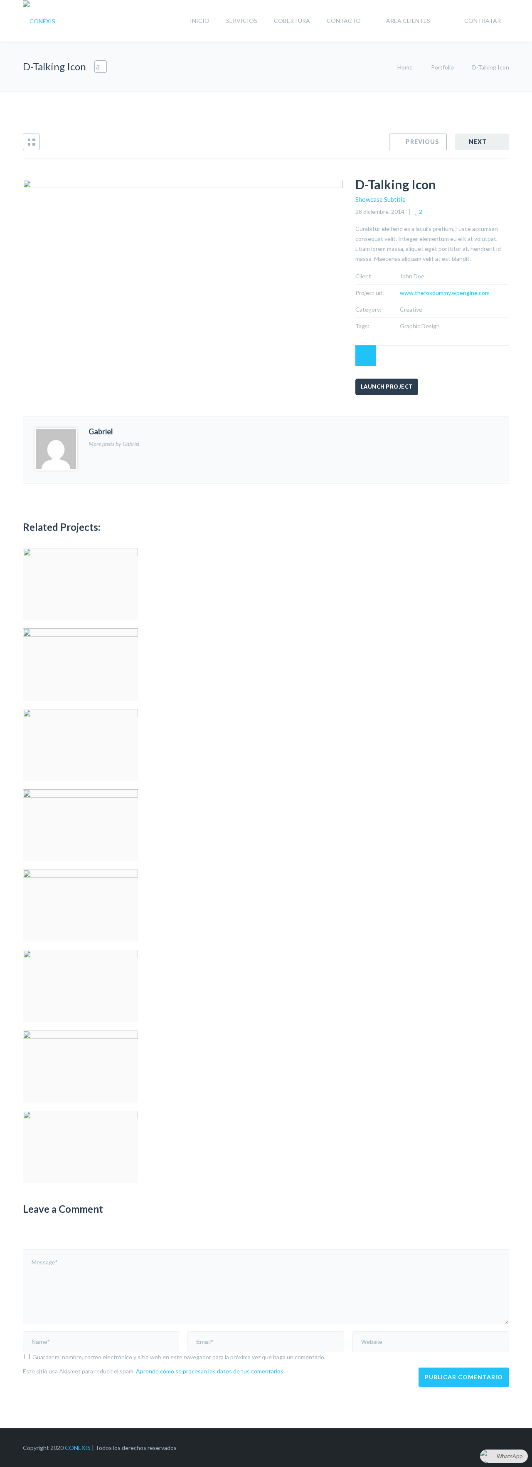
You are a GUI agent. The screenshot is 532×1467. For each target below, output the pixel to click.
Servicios (241, 20)
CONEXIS (78, 1447)
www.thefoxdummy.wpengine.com (445, 292)
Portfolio (442, 67)
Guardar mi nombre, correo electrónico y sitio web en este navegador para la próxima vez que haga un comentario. (178, 1356)
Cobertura (292, 20)
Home (405, 67)
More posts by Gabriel (114, 443)
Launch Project (387, 387)
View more (80, 584)
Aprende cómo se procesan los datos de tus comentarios (209, 1371)
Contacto (344, 20)
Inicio (199, 20)
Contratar (482, 20)
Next (478, 141)
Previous (422, 141)
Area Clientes (408, 20)
